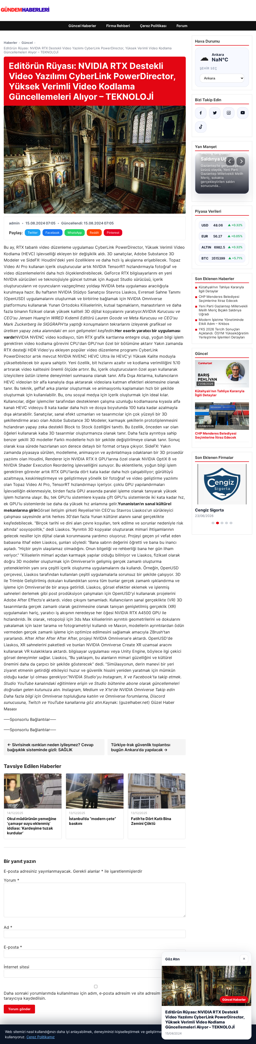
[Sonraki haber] (240, 161)
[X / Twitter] (214, 113)
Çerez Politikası (153, 26)
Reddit (94, 232)
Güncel (27, 43)
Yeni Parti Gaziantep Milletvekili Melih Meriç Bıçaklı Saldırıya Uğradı (223, 310)
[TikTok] (200, 127)
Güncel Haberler (82, 26)
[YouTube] (242, 113)
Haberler (10, 43)
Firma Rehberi (118, 26)
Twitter (33, 232)
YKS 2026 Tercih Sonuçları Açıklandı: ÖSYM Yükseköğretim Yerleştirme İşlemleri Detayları (223, 333)
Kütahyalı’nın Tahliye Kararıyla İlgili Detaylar (221, 289)
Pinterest (113, 232)
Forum (182, 26)
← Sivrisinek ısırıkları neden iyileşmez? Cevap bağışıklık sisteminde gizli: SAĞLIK (50, 747)
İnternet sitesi (16, 966)
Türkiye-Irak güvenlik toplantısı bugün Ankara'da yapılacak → (140, 747)
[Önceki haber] (230, 161)
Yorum (11, 880)
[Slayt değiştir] (213, 523)
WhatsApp (75, 232)
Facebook (53, 232)
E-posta (13, 947)
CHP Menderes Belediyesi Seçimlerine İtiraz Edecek (219, 299)
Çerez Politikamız (40, 1037)
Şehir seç (209, 68)
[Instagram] (228, 113)
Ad (8, 927)
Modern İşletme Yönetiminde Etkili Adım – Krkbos (221, 322)
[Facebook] (200, 113)
